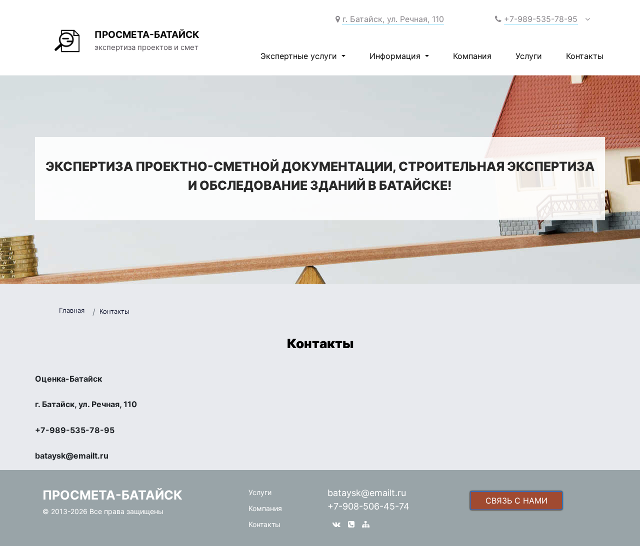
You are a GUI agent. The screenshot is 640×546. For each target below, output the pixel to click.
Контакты (585, 56)
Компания (472, 56)
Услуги (529, 56)
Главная (71, 310)
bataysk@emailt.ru (367, 493)
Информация (396, 56)
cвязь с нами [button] (517, 501)
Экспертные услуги (300, 56)
